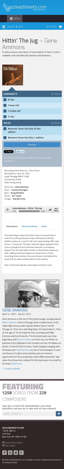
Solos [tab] (44, 226)
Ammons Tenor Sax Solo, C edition (26, 137)
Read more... (17, 363)
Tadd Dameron (23, 350)
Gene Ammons (15, 310)
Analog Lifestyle (11, 462)
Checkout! (32, 144)
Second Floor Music (14, 442)
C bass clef (13, 105)
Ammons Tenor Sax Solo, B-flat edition (24, 130)
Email (21, 151)
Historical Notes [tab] (29, 226)
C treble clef (14, 111)
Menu (16, 19)
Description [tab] (12, 226)
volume (50, 209)
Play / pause (8, 209)
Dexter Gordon (24, 339)
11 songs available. (11, 368)
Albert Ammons (9, 322)
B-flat (11, 99)
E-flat (11, 116)
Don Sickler (10, 445)
